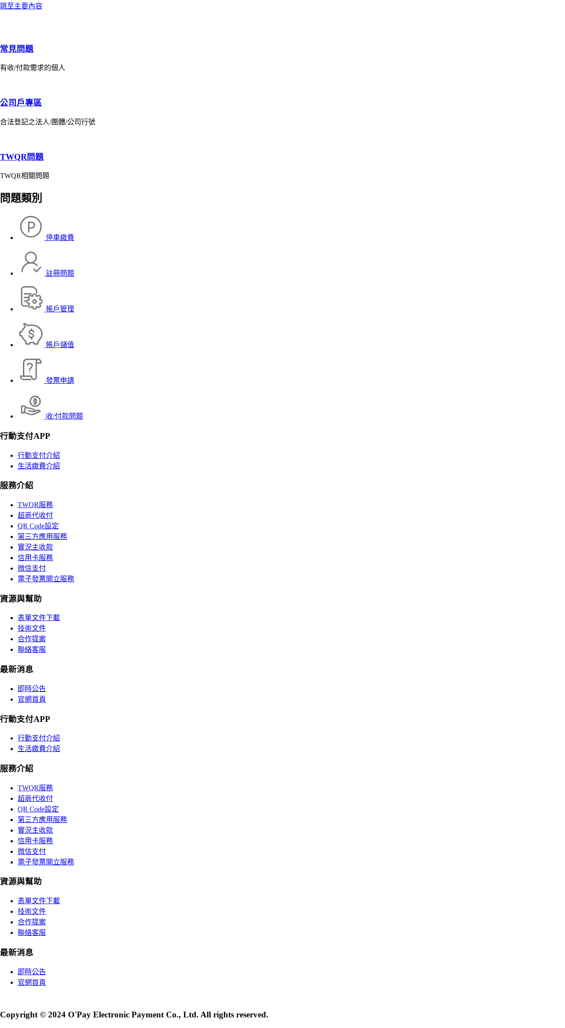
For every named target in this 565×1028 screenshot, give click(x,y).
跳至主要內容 (21, 6)
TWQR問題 (22, 156)
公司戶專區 (21, 102)
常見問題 (17, 48)
